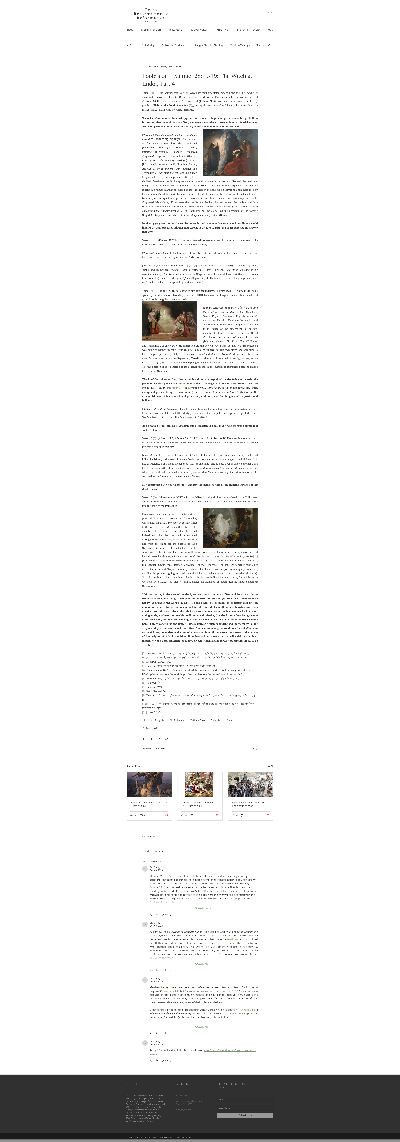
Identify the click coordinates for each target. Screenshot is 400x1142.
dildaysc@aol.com (184, 1109)
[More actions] (256, 67)
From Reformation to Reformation (151, 14)
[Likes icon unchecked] (152, 914)
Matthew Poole (197, 720)
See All (270, 766)
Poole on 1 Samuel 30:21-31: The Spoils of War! (248, 804)
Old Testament (177, 720)
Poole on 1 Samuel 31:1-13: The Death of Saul (148, 804)
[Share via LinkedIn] (159, 738)
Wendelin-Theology (240, 45)
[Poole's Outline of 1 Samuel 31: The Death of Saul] (200, 784)
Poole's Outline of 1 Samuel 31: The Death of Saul (199, 804)
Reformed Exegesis (154, 720)
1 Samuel (230, 720)
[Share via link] (166, 738)
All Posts (131, 45)
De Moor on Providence (174, 45)
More (258, 45)
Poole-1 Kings (149, 45)
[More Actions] (256, 869)
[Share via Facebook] (143, 738)
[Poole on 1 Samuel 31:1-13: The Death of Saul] (149, 784)
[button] (269, 45)
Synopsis (215, 720)
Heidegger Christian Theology (207, 45)
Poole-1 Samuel (150, 728)
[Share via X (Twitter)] (151, 738)
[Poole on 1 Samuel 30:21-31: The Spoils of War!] (250, 784)
